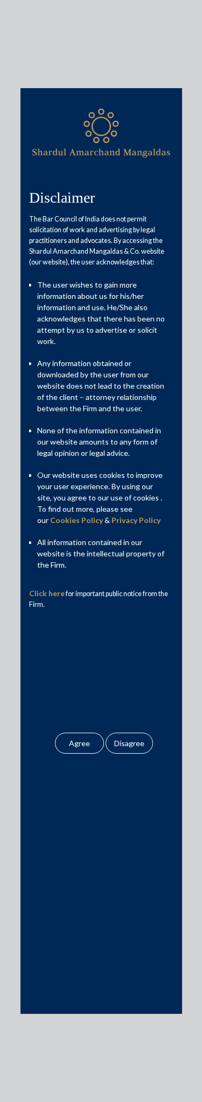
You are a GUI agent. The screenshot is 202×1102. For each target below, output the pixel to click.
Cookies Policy (76, 520)
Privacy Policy (136, 520)
